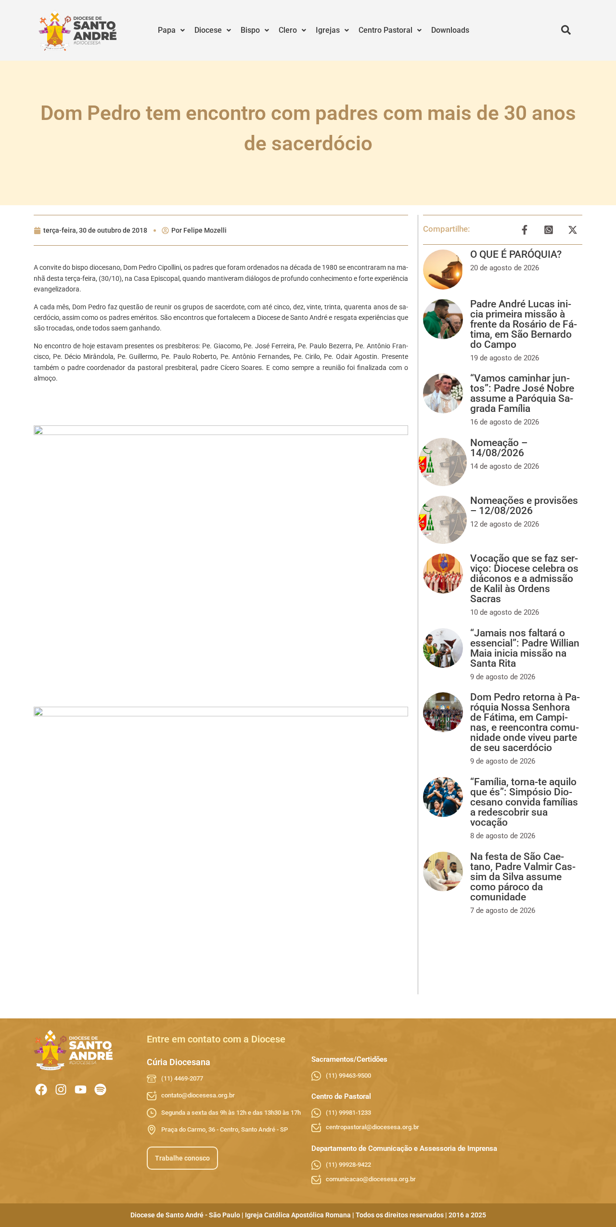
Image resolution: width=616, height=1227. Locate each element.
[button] (171, 30)
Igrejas (328, 30)
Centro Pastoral (385, 30)
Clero (288, 30)
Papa (167, 30)
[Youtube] (80, 1089)
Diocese (208, 30)
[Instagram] (60, 1089)
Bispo (250, 30)
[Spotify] (100, 1089)
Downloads (450, 30)
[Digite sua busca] (566, 30)
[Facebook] (41, 1089)
